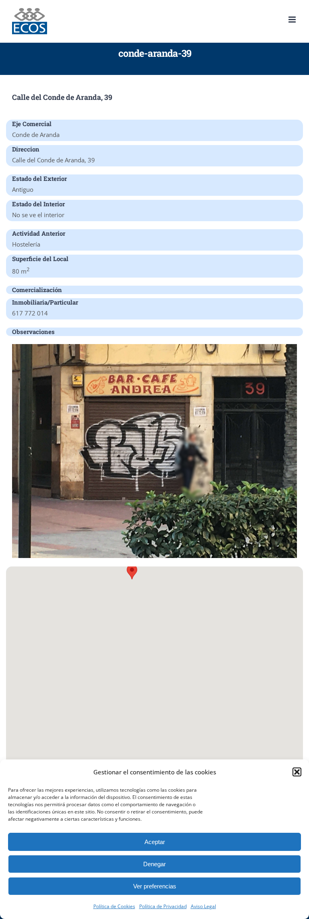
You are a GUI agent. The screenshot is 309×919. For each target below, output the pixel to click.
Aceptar (154, 841)
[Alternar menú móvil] (292, 19)
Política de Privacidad (163, 906)
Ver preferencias (154, 886)
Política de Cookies (114, 906)
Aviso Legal (203, 906)
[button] (297, 772)
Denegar (154, 864)
